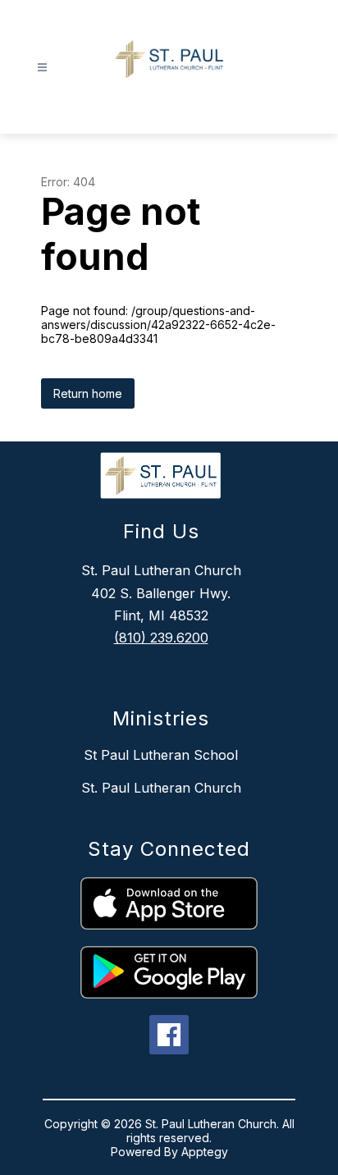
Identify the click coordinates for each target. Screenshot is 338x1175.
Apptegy (204, 1152)
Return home (87, 393)
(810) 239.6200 (161, 637)
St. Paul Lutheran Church (161, 788)
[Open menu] (42, 67)
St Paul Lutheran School (161, 755)
